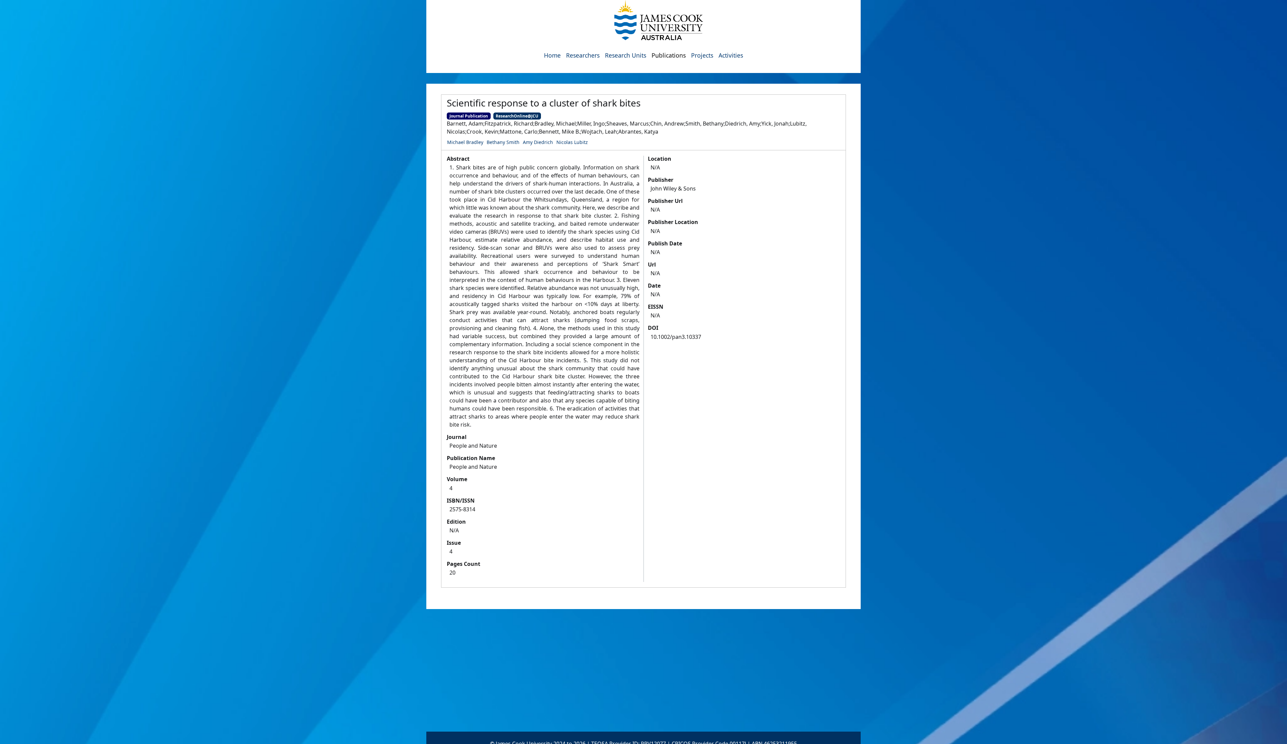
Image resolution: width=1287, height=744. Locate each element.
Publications (669, 55)
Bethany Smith (503, 142)
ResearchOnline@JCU (517, 116)
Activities (731, 55)
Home (552, 55)
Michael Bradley (465, 142)
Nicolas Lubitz (572, 142)
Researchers (583, 55)
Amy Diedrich (538, 142)
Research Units (625, 55)
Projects (702, 55)
